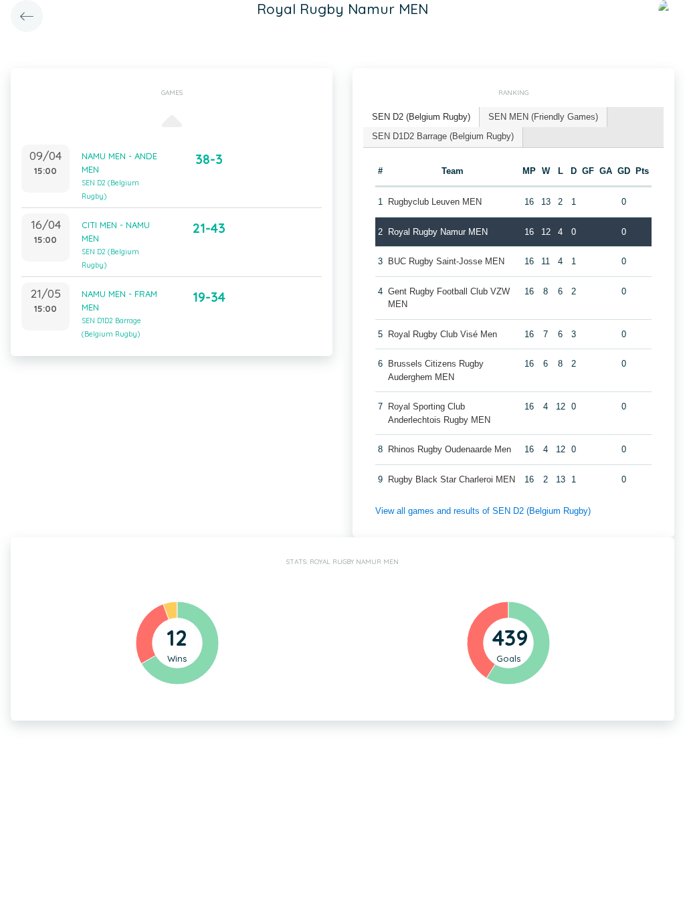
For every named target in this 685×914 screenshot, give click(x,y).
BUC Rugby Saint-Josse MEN (446, 261)
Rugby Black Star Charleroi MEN (451, 479)
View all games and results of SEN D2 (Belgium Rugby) (483, 511)
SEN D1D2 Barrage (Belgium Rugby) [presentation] (443, 136)
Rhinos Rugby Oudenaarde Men (449, 449)
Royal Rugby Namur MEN (438, 232)
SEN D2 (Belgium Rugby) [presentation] (421, 117)
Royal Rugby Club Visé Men (442, 334)
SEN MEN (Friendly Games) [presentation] (543, 117)
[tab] (421, 117)
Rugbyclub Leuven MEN (435, 202)
